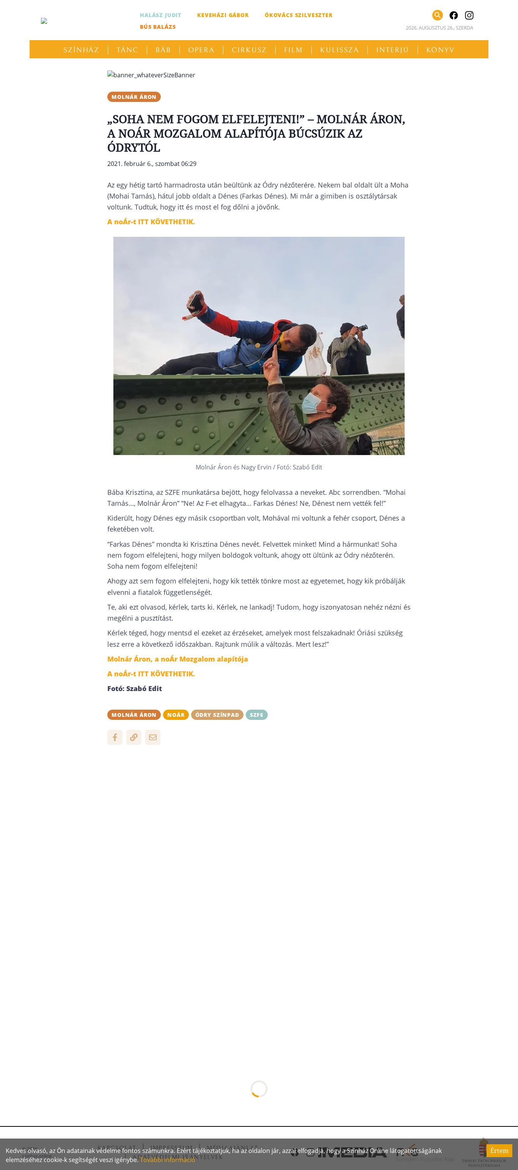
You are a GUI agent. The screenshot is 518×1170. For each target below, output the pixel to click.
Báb (163, 50)
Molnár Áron (134, 96)
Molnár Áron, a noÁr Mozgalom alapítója (177, 658)
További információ (167, 1160)
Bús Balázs (158, 26)
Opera (201, 50)
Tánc (127, 50)
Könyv (440, 50)
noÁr (175, 714)
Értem (499, 1151)
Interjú (392, 50)
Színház (81, 50)
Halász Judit (160, 15)
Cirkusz (249, 50)
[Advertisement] (259, 805)
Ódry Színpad (217, 714)
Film (293, 50)
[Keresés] (437, 15)
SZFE (257, 714)
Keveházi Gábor (223, 15)
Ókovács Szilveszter (299, 15)
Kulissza (339, 50)
